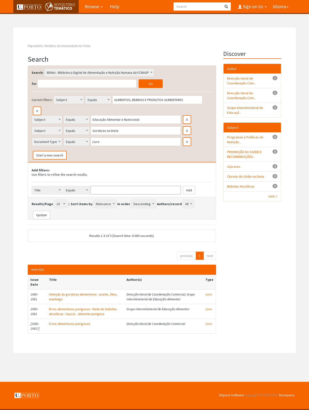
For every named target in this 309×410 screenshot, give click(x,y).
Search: (37, 72)
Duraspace (287, 395)
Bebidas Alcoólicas (240, 186)
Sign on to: (253, 6)
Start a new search (49, 155)
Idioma (279, 6)
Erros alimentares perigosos (69, 324)
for (34, 83)
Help (114, 6)
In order (123, 204)
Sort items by (81, 204)
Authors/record (169, 204)
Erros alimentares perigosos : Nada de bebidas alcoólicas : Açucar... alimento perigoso (83, 311)
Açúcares (233, 166)
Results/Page (42, 204)
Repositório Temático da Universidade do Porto (59, 46)
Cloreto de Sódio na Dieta (245, 176)
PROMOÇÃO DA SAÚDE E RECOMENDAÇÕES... (244, 154)
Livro (208, 294)
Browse (92, 6)
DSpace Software (231, 395)
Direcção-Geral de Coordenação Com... (241, 80)
